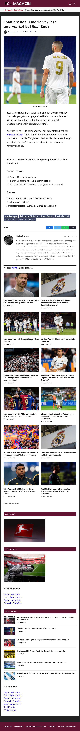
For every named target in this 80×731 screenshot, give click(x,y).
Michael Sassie (14, 32)
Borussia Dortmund (13, 597)
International (18, 10)
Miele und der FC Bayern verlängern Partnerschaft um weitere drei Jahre (43, 640)
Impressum (18, 726)
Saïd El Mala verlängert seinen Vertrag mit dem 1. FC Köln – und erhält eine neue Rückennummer (46, 618)
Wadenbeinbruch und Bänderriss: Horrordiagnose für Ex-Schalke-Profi (42, 662)
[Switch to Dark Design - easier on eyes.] (74, 4)
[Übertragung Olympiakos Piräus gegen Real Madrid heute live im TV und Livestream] (58, 398)
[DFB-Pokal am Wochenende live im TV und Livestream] (9, 631)
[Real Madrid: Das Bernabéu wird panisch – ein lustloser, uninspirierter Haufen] (21, 285)
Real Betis (46, 216)
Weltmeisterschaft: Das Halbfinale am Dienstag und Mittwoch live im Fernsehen (46, 673)
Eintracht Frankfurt (13, 603)
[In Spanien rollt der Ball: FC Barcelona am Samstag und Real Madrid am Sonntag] (21, 437)
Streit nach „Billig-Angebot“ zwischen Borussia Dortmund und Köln (41, 651)
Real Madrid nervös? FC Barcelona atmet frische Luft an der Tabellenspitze (20, 415)
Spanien (9, 219)
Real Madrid (62, 216)
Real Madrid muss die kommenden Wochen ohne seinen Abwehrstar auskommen (55, 491)
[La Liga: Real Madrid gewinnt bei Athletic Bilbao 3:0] (58, 323)
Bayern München (12, 594)
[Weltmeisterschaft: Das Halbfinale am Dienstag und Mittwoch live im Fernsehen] (9, 676)
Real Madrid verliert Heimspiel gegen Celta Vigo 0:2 (21, 340)
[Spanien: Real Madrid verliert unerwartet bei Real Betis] (40, 103)
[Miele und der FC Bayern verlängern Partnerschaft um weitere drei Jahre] (9, 642)
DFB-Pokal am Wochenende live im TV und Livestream (36, 628)
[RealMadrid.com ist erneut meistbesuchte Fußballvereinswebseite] (58, 437)
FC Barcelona (10, 710)
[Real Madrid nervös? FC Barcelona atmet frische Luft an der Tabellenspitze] (21, 398)
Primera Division (14, 134)
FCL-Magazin (8, 10)
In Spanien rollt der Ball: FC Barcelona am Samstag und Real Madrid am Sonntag (21, 454)
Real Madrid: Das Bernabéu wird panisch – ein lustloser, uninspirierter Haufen (21, 301)
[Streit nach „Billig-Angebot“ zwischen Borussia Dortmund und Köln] (9, 654)
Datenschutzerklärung (36, 726)
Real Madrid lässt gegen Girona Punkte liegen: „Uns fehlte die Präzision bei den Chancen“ (57, 377)
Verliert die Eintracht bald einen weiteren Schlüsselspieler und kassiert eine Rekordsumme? (21, 377)
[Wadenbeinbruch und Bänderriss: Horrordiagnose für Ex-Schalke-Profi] (9, 665)
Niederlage (11, 216)
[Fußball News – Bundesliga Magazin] (18, 3)
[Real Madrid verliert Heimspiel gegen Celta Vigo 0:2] (21, 323)
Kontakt (52, 726)
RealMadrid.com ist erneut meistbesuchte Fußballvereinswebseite (58, 454)
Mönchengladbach (12, 704)
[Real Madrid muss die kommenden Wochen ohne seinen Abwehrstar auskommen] (58, 473)
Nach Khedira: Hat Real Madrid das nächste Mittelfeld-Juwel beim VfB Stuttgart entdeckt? (55, 302)
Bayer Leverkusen (12, 600)
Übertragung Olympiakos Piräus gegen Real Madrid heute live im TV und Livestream (57, 416)
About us (8, 726)
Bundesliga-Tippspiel (67, 726)
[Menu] (70, 3)
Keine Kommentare (37, 32)
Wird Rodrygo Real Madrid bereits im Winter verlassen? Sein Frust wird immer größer (20, 491)
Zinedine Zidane (25, 219)
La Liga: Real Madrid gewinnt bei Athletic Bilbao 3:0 (58, 340)
